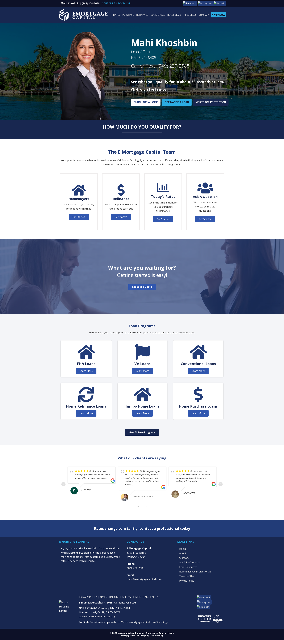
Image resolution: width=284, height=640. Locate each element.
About (182, 553)
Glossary (184, 557)
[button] (190, 3)
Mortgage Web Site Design (133, 635)
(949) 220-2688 (91, 3)
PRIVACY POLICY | (89, 597)
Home (182, 548)
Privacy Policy (186, 580)
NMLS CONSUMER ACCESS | (116, 597)
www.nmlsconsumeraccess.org (97, 616)
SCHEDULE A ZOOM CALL (117, 3)
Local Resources (188, 567)
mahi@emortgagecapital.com (144, 579)
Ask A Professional (189, 562)
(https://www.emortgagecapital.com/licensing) (140, 622)
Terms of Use (186, 576)
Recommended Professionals (195, 571)
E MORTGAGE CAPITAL (146, 597)
